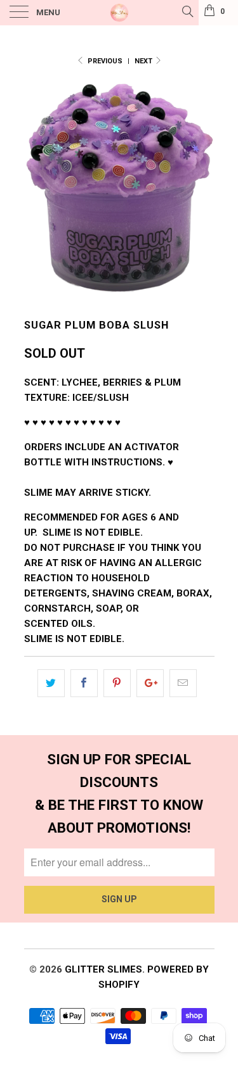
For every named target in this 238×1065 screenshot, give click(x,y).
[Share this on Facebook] (84, 683)
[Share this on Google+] (150, 683)
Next (144, 61)
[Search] (187, 11)
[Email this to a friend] (183, 683)
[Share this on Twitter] (51, 683)
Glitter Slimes (103, 969)
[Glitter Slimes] (119, 12)
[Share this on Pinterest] (117, 683)
